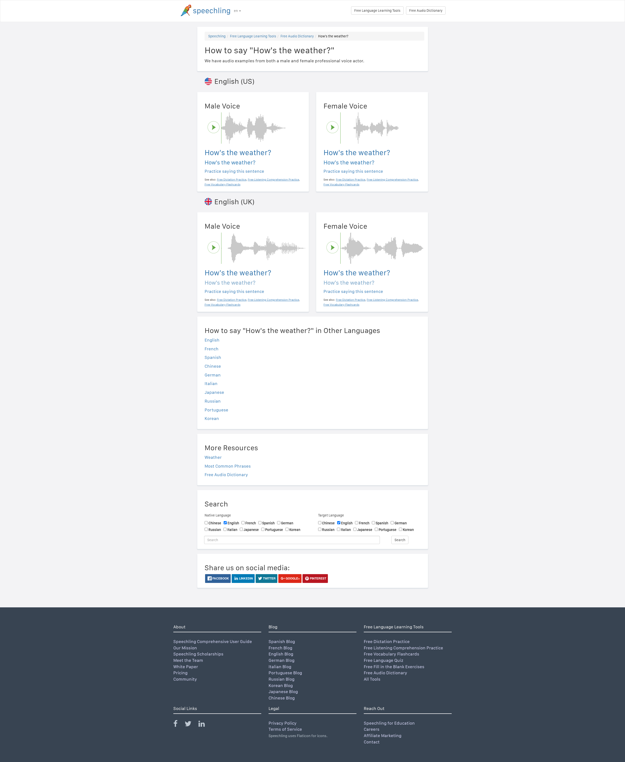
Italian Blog (280, 666)
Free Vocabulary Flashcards (391, 653)
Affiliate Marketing (382, 735)
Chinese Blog (282, 697)
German (213, 374)
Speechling (217, 36)
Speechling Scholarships (198, 653)
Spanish (213, 357)
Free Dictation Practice (387, 641)
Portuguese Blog (285, 672)
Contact (372, 741)
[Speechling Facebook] (178, 724)
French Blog (280, 647)
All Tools (372, 679)
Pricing (180, 672)
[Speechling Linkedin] (204, 724)
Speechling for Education (389, 723)
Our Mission (185, 647)
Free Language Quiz (383, 660)
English (212, 340)
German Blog (281, 660)
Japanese (214, 392)
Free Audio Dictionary (425, 10)
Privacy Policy (283, 723)
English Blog (281, 653)
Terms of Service (285, 729)
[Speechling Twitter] (191, 724)
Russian (213, 401)
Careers (371, 729)
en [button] (236, 11)
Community (185, 679)
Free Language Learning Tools (377, 10)
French (212, 348)
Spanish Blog (282, 641)
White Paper (185, 666)
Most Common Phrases (228, 466)
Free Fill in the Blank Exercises (394, 666)
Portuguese (216, 409)
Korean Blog (281, 685)
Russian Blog (281, 679)
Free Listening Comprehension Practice (403, 647)
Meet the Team (188, 660)
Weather (213, 457)
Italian (211, 383)
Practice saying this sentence (234, 171)
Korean (212, 418)
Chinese (213, 366)
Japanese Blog (283, 691)
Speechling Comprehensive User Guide (212, 641)
